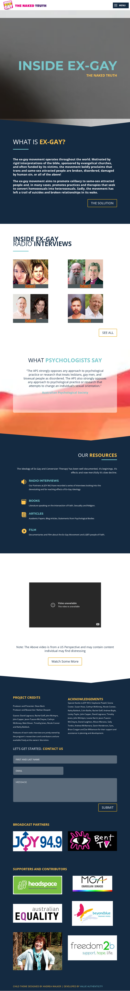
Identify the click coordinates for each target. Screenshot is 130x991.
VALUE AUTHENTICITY (91, 986)
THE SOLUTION (102, 203)
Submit (108, 807)
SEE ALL (108, 332)
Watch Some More (65, 661)
